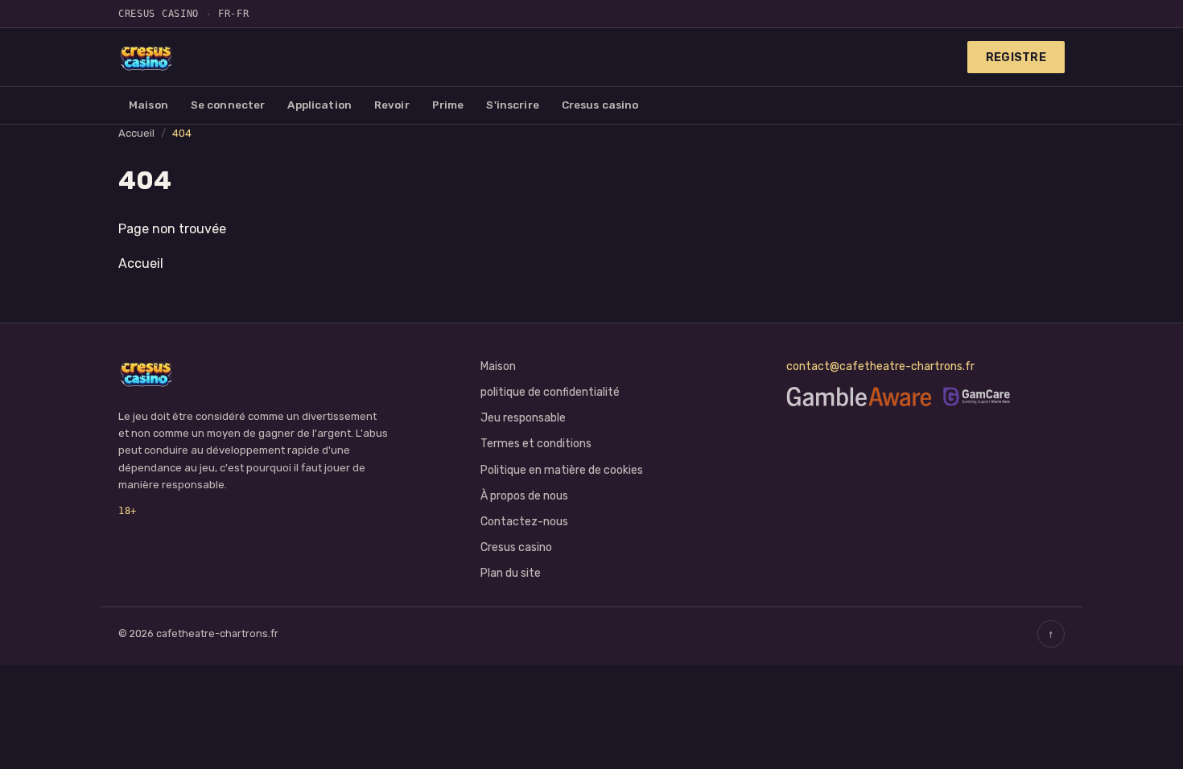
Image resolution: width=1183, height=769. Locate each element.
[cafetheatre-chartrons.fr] (146, 57)
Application (319, 104)
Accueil (136, 133)
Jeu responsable (523, 418)
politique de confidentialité (550, 392)
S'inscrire (512, 104)
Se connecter (228, 104)
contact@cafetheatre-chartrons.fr (880, 366)
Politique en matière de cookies (561, 470)
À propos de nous (524, 496)
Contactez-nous (524, 521)
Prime (448, 104)
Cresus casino (600, 104)
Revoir (392, 104)
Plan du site (510, 573)
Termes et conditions (536, 443)
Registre (1016, 57)
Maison (148, 104)
